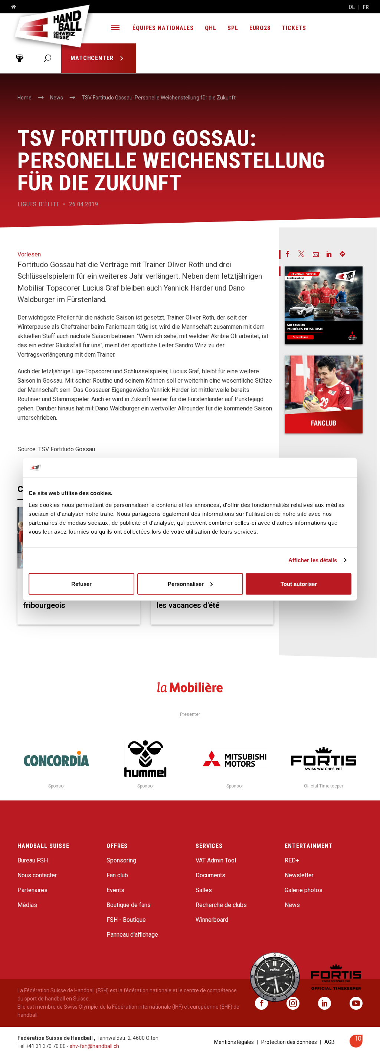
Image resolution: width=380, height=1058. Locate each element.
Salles (204, 890)
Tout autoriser (299, 583)
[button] (115, 28)
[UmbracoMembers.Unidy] (19, 58)
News (292, 904)
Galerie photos (303, 890)
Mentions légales (234, 1042)
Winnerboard (212, 919)
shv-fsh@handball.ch (94, 1046)
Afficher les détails (312, 560)
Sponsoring (121, 860)
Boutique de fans (129, 904)
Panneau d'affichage (132, 934)
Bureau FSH (32, 860)
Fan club (117, 875)
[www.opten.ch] (356, 1045)
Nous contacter (37, 875)
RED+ (292, 860)
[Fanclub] (324, 394)
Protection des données (289, 1042)
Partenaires (32, 890)
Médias (27, 904)
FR (366, 7)
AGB (329, 1042)
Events (115, 890)
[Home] (11, 7)
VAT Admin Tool (216, 860)
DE (352, 7)
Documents (210, 875)
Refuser (81, 583)
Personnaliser (186, 583)
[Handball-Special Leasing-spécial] (324, 305)
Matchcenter (93, 58)
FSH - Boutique (126, 919)
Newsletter (299, 875)
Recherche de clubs (221, 904)
